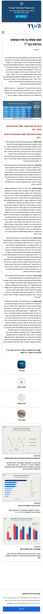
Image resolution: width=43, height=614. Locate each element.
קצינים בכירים (37, 353)
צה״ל (8, 350)
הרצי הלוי (17, 350)
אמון (38, 350)
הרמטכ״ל (23, 350)
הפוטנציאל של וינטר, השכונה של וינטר (30, 549)
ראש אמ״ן (30, 353)
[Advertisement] (21, 587)
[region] (21, 602)
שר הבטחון (23, 353)
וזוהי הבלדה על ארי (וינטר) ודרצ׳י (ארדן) (29, 506)
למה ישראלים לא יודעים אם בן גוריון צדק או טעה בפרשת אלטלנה (22, 458)
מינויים (12, 350)
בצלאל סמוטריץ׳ (31, 350)
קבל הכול (21, 609)
